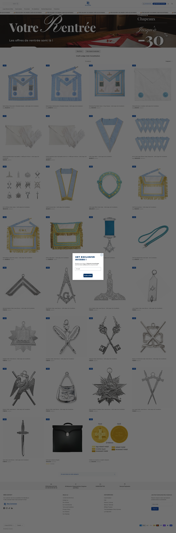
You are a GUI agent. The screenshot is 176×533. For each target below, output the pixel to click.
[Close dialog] (102, 255)
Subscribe (88, 275)
